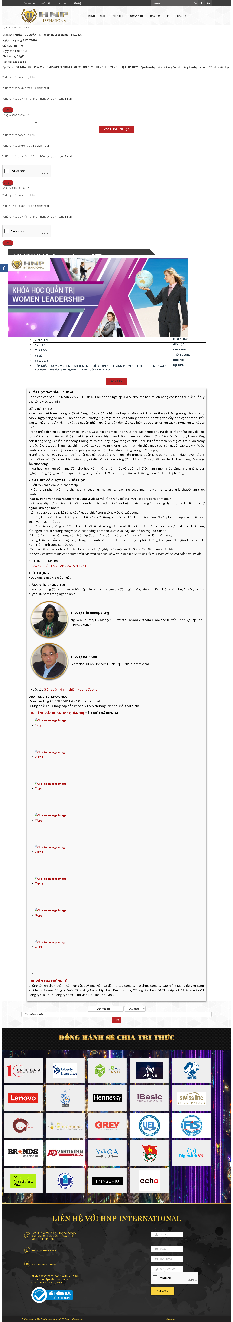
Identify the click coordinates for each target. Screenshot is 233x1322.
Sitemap (170, 1318)
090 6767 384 (48, 1250)
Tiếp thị (117, 16)
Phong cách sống (179, 16)
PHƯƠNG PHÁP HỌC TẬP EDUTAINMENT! (57, 566)
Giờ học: (12, 45)
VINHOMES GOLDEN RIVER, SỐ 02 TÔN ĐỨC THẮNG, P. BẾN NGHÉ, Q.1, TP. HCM (54, 1235)
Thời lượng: (13, 56)
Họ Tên (30, 77)
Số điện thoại (41, 88)
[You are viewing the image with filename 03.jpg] (120, 829)
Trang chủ (29, 3)
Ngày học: (14, 51)
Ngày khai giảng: (19, 40)
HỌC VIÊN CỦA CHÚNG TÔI (48, 981)
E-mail (68, 98)
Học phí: (14, 61)
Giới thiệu (46, 3)
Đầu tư (155, 16)
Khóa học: (42, 35)
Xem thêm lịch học (116, 129)
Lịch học (62, 3)
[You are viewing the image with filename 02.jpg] (120, 797)
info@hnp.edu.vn (47, 1264)
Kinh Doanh (96, 16)
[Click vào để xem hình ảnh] (98, 297)
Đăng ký (116, 381)
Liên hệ (77, 3)
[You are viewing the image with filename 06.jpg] (120, 924)
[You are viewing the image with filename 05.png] (120, 892)
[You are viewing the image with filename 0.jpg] (120, 734)
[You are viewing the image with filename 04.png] (120, 861)
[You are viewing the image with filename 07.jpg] (120, 956)
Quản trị (136, 16)
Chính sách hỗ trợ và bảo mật (47, 1282)
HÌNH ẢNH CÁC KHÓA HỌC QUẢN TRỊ (56, 713)
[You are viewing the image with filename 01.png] (120, 766)
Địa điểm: (116, 67)
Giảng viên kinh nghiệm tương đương (70, 689)
